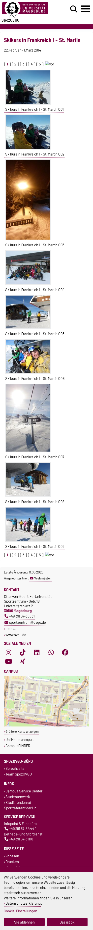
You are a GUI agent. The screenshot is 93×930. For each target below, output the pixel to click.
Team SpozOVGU (18, 774)
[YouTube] (8, 661)
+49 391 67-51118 (21, 839)
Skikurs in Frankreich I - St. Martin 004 (34, 290)
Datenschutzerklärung (23, 903)
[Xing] (22, 661)
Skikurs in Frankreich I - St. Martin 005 (34, 334)
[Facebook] (65, 652)
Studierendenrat (18, 802)
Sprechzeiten (16, 769)
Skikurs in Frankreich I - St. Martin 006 (34, 379)
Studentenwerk (17, 797)
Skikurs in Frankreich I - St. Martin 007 (34, 457)
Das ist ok (67, 922)
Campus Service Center (23, 791)
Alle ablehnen (24, 922)
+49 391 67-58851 (22, 616)
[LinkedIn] (36, 652)
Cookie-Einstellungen (20, 911)
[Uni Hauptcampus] (46, 725)
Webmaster (42, 578)
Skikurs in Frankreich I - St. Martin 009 (34, 547)
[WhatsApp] (51, 652)
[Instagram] (8, 652)
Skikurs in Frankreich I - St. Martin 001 (34, 109)
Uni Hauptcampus (19, 739)
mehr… (10, 628)
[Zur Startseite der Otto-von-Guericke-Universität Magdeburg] (28, 10)
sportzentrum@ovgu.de (27, 622)
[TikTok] (22, 652)
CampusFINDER (17, 746)
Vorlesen (12, 856)
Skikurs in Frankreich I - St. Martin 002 (34, 154)
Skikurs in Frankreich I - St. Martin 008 (34, 502)
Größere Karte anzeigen (22, 731)
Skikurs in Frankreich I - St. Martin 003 (34, 245)
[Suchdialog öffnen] (73, 9)
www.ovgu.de (15, 635)
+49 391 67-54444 (22, 829)
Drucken (12, 862)
